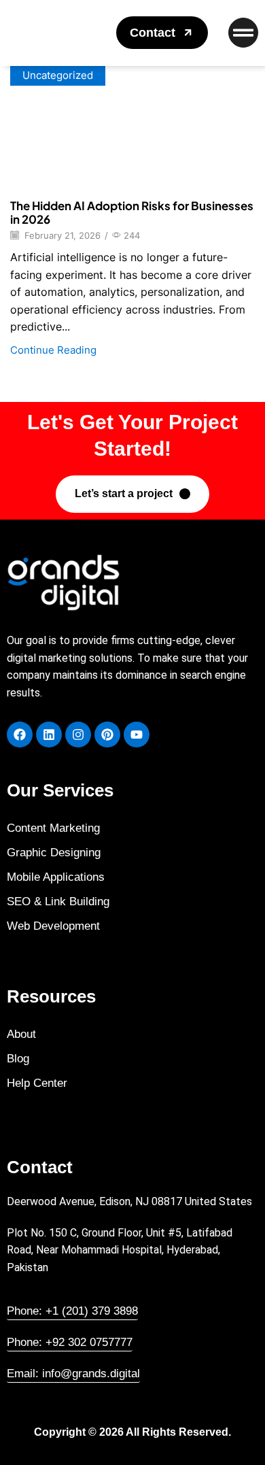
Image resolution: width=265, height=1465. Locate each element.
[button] (162, 32)
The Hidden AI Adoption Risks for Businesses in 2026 (131, 212)
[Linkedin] (49, 734)
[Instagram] (78, 734)
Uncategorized (57, 75)
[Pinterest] (107, 734)
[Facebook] (20, 734)
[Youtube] (136, 734)
